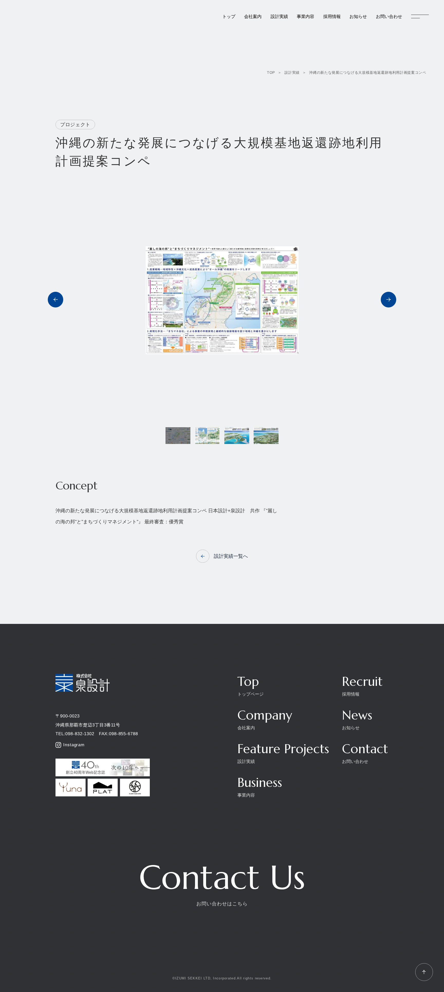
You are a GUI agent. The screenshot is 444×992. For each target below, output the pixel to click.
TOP (271, 72)
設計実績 (292, 72)
